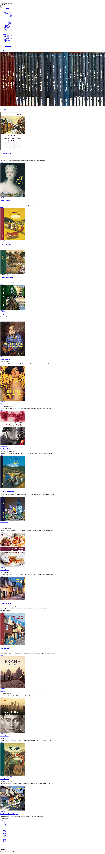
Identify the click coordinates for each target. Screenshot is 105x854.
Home (4, 10)
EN (3, 49)
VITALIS (2, 1)
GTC (4, 847)
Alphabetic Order (11, 14)
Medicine (7, 29)
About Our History (9, 35)
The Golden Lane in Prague (9, 814)
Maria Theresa (5, 200)
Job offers (7, 37)
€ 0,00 (7, 8)
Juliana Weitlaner (3, 197)
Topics (4, 44)
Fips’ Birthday (4, 648)
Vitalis (4, 107)
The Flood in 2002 (9, 38)
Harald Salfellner (3, 311)
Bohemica (7, 27)
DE (3, 50)
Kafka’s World (8, 46)
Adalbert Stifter (3, 489)
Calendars (7, 30)
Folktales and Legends (7, 491)
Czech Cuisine (4, 570)
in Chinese (10, 23)
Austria (6, 28)
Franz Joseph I (5, 359)
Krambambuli (4, 779)
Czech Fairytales (5, 244)
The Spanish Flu (5, 449)
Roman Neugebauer (4, 522)
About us (4, 34)
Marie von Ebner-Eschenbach (6, 776)
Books (4, 11)
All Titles (7, 13)
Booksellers (5, 39)
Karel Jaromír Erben (4, 241)
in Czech (9, 22)
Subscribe (14, 851)
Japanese (9, 24)
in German (10, 15)
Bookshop (7, 36)
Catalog (4, 831)
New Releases (8, 12)
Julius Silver (2, 310)
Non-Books (7, 31)
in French (9, 17)
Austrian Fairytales (6, 277)
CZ (3, 48)
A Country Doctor (6, 153)
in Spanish (10, 18)
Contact (4, 822)
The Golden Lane (5, 603)
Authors (4, 33)
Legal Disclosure (6, 845)
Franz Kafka (7, 26)
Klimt (2, 404)
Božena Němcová (3, 240)
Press (4, 42)
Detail (1, 162)
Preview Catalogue (9, 41)
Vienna (2, 314)
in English (10, 16)
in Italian (9, 19)
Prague (6, 25)
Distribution (7, 40)
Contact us (5, 43)
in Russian (10, 21)
